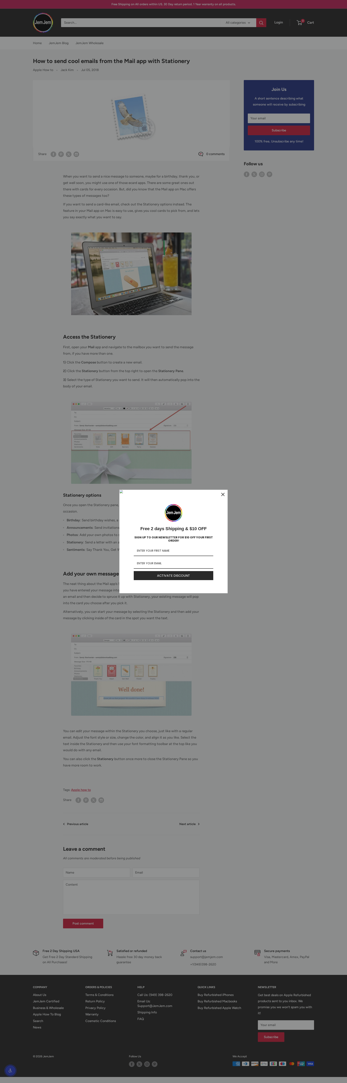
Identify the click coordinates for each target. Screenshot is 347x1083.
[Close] (223, 494)
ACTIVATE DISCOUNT (173, 575)
